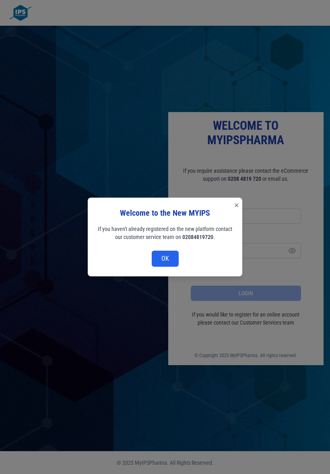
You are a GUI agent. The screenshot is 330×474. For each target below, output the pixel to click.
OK (165, 258)
